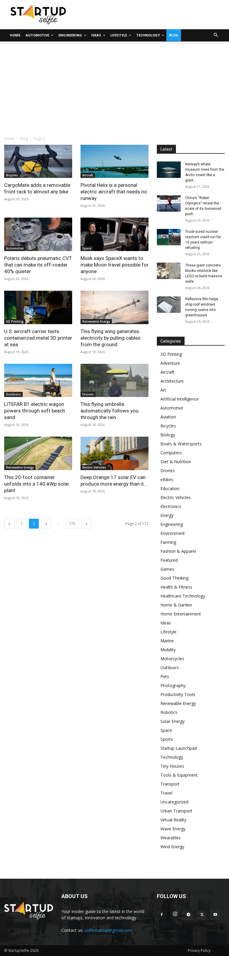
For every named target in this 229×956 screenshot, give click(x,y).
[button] (216, 35)
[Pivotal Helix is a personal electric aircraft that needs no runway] (114, 161)
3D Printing (15, 321)
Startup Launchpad (178, 748)
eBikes (166, 479)
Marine (167, 641)
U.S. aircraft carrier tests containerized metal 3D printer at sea (38, 337)
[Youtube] (215, 915)
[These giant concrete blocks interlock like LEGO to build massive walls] (169, 271)
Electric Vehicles (94, 467)
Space (86, 248)
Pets (164, 676)
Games (167, 569)
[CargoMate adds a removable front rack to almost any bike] (38, 161)
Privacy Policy (199, 950)
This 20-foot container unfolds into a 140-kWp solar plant (36, 483)
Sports (166, 739)
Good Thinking (174, 578)
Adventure (170, 363)
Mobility (168, 649)
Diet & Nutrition (175, 461)
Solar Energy (172, 721)
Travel (166, 793)
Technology (171, 757)
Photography (172, 685)
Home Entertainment (180, 614)
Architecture (172, 381)
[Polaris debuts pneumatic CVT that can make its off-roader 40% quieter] (38, 234)
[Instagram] (175, 914)
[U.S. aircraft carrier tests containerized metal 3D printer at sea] (38, 307)
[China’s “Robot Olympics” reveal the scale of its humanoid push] (169, 203)
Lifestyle (168, 632)
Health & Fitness (176, 587)
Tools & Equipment (179, 775)
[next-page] (86, 524)
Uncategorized (174, 802)
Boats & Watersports (181, 444)
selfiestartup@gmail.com (108, 930)
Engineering (171, 524)
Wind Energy (172, 846)
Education (170, 488)
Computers (171, 452)
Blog (24, 138)
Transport (170, 784)
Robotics (168, 712)
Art (163, 390)
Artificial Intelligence (179, 399)
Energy (167, 515)
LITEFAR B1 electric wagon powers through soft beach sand (34, 410)
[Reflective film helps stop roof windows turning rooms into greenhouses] (169, 304)
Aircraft (87, 175)
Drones (88, 394)
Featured (169, 560)
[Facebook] (161, 915)
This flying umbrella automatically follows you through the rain (109, 410)
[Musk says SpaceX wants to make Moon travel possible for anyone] (114, 234)
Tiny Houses (172, 766)
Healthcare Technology (182, 596)
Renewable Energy (96, 321)
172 (72, 523)
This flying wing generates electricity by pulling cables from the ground (110, 337)
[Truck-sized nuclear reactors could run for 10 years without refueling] (169, 237)
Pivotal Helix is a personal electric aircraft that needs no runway (114, 191)
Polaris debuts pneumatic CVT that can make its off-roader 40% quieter (38, 264)
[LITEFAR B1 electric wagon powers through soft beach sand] (38, 380)
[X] (202, 915)
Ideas (165, 623)
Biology (167, 435)
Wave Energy (172, 829)
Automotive (15, 248)
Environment (172, 533)
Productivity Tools (177, 694)
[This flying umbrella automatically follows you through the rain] (114, 380)
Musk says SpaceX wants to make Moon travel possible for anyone (114, 264)
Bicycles (12, 175)
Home (9, 138)
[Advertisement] (114, 86)
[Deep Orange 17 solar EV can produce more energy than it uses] (114, 453)
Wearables (170, 837)
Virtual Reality (173, 820)
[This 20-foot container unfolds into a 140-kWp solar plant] (38, 453)
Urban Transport (176, 811)
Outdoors (13, 394)
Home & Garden (176, 605)
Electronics (170, 506)
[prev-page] (9, 524)
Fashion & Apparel (178, 551)
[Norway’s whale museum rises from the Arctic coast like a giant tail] (169, 169)
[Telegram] (188, 915)
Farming (168, 542)
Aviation (168, 417)
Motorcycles (172, 658)
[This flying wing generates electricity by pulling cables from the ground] (114, 307)
